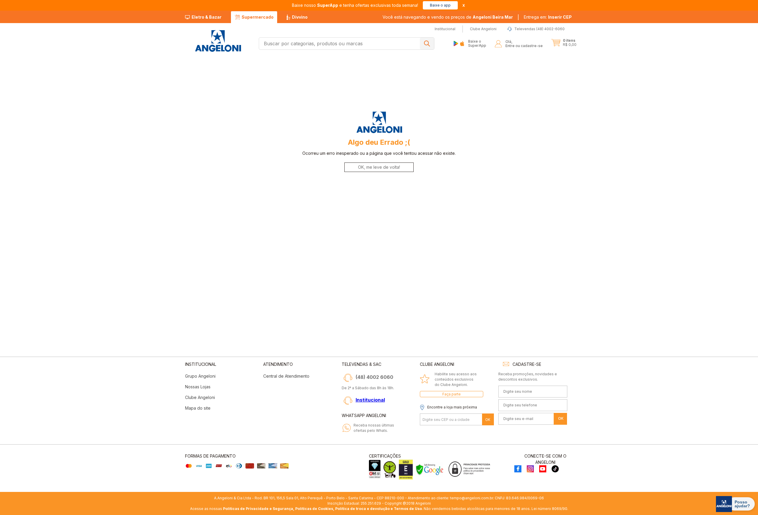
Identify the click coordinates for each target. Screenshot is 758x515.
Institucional (370, 400)
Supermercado (258, 17)
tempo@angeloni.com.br (471, 498)
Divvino (300, 17)
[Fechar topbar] (463, 5)
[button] (548, 17)
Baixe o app (440, 5)
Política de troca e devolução (362, 508)
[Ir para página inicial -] (218, 41)
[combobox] (346, 43)
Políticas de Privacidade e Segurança (258, 508)
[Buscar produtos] (427, 43)
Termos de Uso (408, 508)
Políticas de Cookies (314, 508)
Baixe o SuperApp (477, 43)
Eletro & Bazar (206, 17)
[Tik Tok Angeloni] (555, 469)
